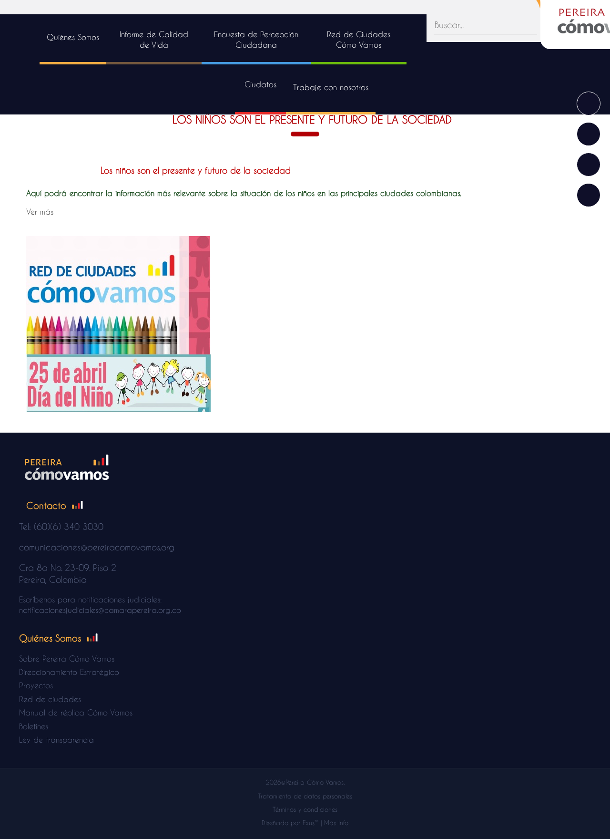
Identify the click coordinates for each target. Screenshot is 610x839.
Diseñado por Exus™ (290, 822)
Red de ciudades (50, 699)
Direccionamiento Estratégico (69, 671)
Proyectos (36, 685)
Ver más (39, 211)
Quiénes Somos (73, 36)
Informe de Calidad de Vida (154, 39)
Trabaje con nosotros (330, 87)
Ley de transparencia (56, 739)
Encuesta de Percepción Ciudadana (256, 39)
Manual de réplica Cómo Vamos (75, 712)
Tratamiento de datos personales (305, 795)
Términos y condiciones (305, 809)
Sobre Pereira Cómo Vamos (66, 658)
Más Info (336, 822)
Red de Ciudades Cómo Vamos (358, 39)
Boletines (33, 726)
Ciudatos (260, 84)
